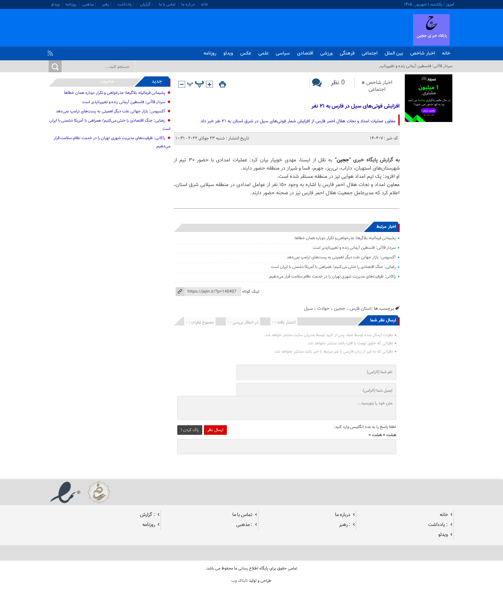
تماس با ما (167, 4)
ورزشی (326, 53)
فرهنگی (347, 53)
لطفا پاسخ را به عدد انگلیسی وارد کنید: (365, 427)
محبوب (107, 81)
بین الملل (394, 53)
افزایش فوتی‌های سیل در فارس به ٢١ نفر (355, 106)
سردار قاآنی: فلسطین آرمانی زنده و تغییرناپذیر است (354, 248)
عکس (245, 53)
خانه (204, 4)
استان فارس (360, 308)
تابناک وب (239, 581)
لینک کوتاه (250, 292)
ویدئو (55, 4)
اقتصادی (305, 53)
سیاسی (283, 53)
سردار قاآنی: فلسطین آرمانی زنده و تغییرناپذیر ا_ (413, 66)
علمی (263, 53)
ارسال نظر (215, 430)
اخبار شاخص (422, 53)
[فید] (51, 51)
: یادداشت (125, 4)
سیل (308, 308)
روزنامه (71, 4)
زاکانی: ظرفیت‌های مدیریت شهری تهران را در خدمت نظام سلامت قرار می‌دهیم (332, 276)
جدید (157, 81)
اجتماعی (369, 53)
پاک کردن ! (190, 430)
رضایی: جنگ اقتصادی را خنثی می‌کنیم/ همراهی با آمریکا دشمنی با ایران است (333, 267)
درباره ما (188, 4)
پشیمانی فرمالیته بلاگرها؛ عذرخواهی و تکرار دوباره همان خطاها (345, 238)
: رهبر (107, 4)
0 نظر (338, 83)
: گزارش (146, 4)
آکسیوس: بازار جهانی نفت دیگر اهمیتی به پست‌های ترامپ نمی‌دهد (341, 257)
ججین (343, 160)
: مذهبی (89, 4)
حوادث (323, 308)
